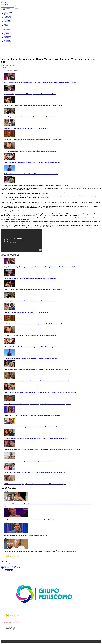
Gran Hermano (7, 17)
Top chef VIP (7, 20)
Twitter (5, 26)
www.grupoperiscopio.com (7, 570)
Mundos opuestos (8, 14)
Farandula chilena (8, 12)
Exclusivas (6, 13)
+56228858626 (9, 569)
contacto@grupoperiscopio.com (8, 566)
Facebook (6, 24)
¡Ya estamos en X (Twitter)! (7, 199)
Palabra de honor (8, 19)
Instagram (6, 25)
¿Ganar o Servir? (8, 16)
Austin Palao (23, 192)
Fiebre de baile (7, 21)
